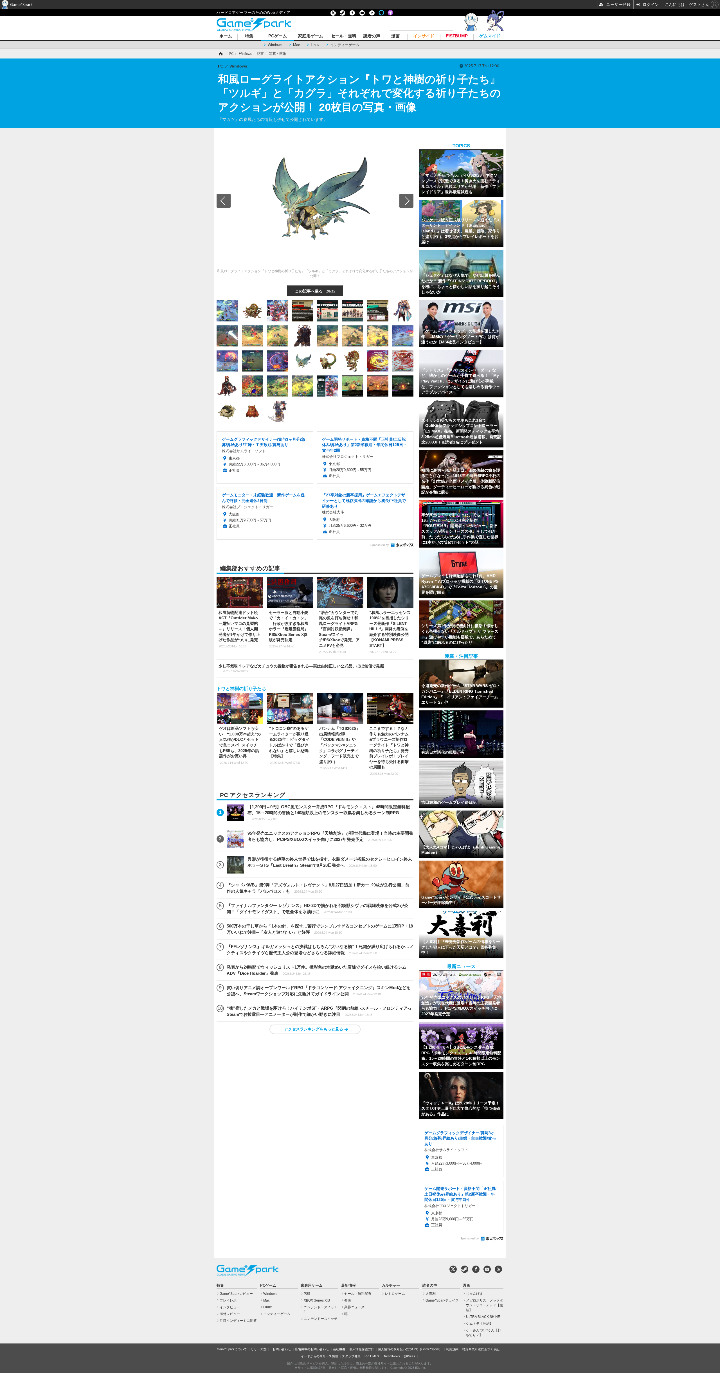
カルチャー (391, 1286)
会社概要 (339, 1349)
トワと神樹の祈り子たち (241, 688)
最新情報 (348, 1286)
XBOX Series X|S (317, 1300)
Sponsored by (379, 544)
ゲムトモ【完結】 (479, 1323)
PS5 (307, 1294)
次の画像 (406, 201)
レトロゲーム (395, 1294)
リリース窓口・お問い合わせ (271, 1349)
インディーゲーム (344, 45)
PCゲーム (277, 36)
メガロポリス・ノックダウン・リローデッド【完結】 (484, 1305)
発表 (347, 1300)
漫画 (395, 36)
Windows (275, 45)
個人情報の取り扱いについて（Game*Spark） (410, 1349)
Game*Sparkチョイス (442, 1300)
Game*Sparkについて (232, 1349)
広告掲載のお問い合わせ (312, 1349)
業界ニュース (354, 1307)
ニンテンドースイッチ (321, 1319)
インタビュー (230, 1307)
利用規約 (452, 1349)
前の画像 (224, 201)
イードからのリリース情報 (319, 1356)
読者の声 (371, 36)
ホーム (225, 36)
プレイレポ (228, 1300)
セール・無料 (343, 36)
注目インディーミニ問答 (238, 1321)
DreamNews (391, 1356)
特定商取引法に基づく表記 (481, 1349)
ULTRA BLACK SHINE (483, 1317)
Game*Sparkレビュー (236, 1294)
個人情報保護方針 (361, 1349)
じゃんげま (474, 1294)
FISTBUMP (457, 36)
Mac (296, 45)
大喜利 (431, 1294)
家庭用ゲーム (310, 36)
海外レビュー (230, 1314)
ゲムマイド (489, 36)
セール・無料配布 (357, 1294)
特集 (249, 36)
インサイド (423, 36)
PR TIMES (371, 1356)
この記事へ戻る (315, 291)
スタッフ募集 (351, 1356)
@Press (409, 1356)
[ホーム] (220, 54)
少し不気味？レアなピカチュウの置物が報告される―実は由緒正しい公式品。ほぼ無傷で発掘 (301, 668)
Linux (315, 45)
